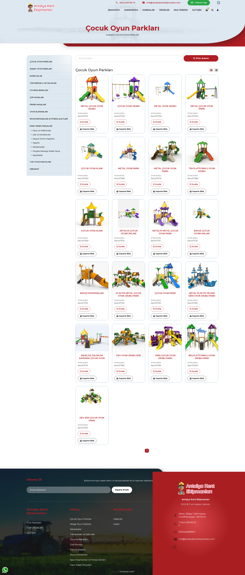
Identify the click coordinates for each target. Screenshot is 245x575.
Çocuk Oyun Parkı (165, 293)
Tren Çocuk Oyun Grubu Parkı (165, 357)
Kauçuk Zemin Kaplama (43, 139)
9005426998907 (187, 532)
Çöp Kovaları (37, 97)
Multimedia (181, 10)
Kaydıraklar (38, 155)
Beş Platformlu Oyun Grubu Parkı (202, 357)
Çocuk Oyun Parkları (41, 62)
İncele (85, 122)
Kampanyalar (39, 147)
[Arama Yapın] (212, 10)
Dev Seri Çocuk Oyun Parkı (92, 419)
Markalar (149, 10)
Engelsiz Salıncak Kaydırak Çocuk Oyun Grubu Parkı (92, 357)
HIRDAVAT (34, 169)
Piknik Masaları (38, 104)
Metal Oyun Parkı (128, 168)
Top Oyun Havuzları (40, 162)
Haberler (118, 519)
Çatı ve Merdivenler (42, 135)
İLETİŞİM (196, 10)
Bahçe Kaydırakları (92, 293)
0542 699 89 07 (188, 522)
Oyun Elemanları (39, 112)
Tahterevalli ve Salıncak (43, 83)
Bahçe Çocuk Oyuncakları (202, 232)
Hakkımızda (131, 10)
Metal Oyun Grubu (165, 106)
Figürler (36, 143)
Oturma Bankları (39, 90)
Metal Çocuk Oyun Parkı (202, 107)
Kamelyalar (36, 76)
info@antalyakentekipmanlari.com (197, 539)
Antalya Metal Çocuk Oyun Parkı (165, 232)
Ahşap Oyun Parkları (41, 69)
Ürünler (164, 10)
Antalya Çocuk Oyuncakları (129, 232)
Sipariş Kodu (122, 490)
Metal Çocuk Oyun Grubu (92, 107)
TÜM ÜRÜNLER (35, 528)
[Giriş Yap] (217, 10)
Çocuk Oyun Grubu (128, 106)
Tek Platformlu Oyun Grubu (202, 169)
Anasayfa (114, 10)
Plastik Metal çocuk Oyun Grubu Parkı (128, 294)
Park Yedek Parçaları (41, 126)
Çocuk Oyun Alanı (92, 168)
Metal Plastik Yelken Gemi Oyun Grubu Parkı (201, 294)
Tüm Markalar (34, 523)
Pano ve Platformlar (42, 130)
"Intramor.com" (127, 571)
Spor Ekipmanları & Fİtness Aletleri (49, 119)
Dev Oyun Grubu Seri (128, 355)
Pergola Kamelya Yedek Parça (46, 151)
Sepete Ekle (88, 129)
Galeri (116, 524)
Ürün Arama (202, 58)
